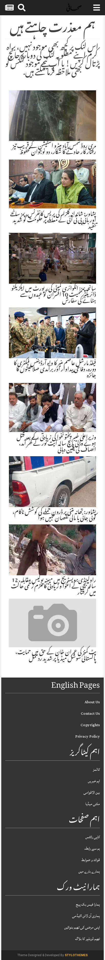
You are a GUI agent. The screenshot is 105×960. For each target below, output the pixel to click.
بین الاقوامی (92, 792)
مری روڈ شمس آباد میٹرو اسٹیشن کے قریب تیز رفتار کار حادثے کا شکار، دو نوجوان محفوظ (54, 150)
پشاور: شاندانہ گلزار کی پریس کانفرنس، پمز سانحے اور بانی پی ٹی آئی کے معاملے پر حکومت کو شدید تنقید (53, 221)
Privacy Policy (87, 736)
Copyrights (90, 725)
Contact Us (90, 713)
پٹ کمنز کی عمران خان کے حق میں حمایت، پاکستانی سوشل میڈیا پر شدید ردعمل (55, 656)
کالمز (96, 769)
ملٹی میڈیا (92, 804)
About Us (92, 702)
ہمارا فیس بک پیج (88, 904)
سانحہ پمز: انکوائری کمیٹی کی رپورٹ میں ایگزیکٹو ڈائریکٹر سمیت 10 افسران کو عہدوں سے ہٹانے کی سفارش (53, 295)
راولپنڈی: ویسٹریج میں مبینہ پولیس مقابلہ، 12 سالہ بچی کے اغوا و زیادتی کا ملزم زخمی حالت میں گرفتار (53, 587)
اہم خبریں (94, 781)
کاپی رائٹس (92, 837)
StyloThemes (76, 955)
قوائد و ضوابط (90, 860)
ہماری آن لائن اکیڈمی (86, 916)
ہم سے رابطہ (92, 848)
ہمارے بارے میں (89, 871)
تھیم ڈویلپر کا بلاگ (87, 938)
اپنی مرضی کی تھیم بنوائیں (82, 927)
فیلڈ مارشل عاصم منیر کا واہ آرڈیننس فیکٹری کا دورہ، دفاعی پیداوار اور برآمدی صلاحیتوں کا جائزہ (55, 370)
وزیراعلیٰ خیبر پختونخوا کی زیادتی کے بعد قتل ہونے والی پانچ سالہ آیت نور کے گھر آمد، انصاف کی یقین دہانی (56, 444)
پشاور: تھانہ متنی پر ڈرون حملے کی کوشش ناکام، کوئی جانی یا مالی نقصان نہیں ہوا (54, 516)
